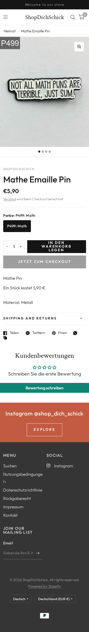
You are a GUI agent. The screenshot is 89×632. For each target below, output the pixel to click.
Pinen (62, 333)
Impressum (13, 506)
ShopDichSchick (44, 17)
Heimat (10, 31)
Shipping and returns (30, 318)
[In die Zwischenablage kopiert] (6, 338)
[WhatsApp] (76, 333)
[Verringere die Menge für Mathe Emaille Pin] (7, 246)
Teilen (14, 333)
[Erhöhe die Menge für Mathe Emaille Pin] (20, 246)
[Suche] (73, 17)
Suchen (10, 465)
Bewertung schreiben (45, 387)
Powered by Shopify (44, 586)
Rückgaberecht (17, 498)
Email (8, 543)
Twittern (38, 333)
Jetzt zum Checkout (44, 261)
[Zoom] (79, 47)
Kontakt (10, 515)
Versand (9, 199)
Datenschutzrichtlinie (22, 490)
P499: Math (17, 226)
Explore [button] (44, 429)
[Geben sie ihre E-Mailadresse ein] (38, 553)
